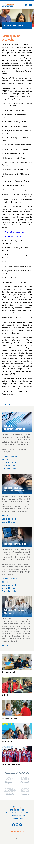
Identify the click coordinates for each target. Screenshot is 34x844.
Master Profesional (9, 463)
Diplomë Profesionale (9, 456)
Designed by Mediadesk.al (17, 838)
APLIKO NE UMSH (17, 832)
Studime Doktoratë (9, 469)
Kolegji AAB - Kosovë (13, 236)
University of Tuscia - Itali (14, 232)
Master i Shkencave (9, 466)
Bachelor (5, 460)
